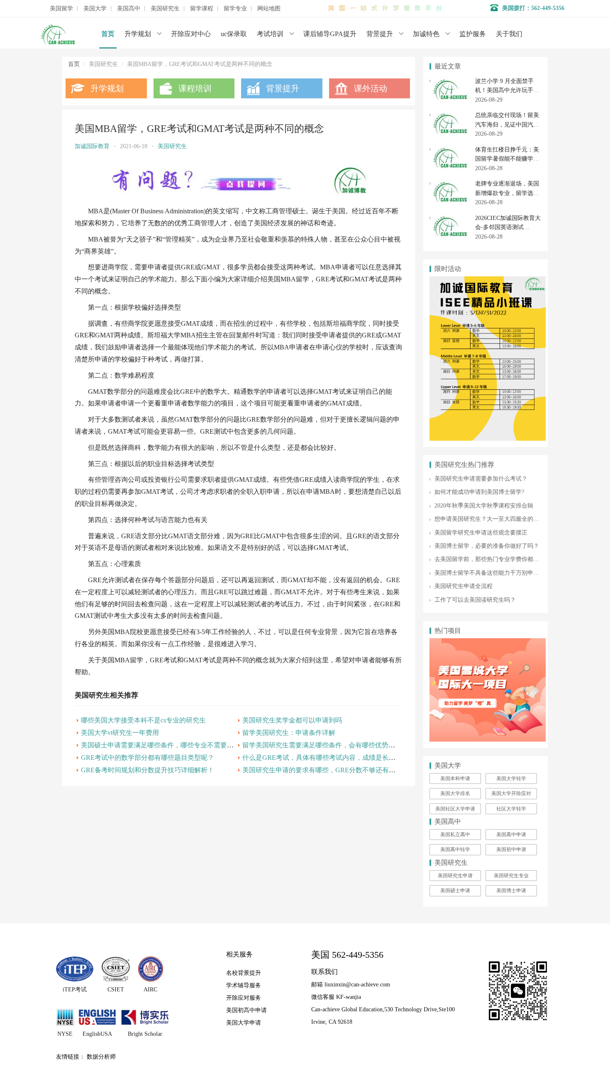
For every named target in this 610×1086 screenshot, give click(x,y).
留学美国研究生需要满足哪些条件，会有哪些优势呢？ (322, 745)
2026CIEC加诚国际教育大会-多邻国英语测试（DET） (508, 227)
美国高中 (128, 8)
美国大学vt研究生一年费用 (120, 732)
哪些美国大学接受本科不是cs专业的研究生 (143, 720)
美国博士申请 (511, 890)
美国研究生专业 (511, 876)
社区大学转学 (511, 809)
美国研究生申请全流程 (463, 586)
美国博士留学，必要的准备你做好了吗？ (486, 546)
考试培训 (270, 33)
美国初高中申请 (246, 1010)
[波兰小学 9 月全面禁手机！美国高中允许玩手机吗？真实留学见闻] (450, 81)
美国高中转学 (455, 849)
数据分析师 (101, 1057)
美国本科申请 (455, 778)
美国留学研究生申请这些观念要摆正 (480, 533)
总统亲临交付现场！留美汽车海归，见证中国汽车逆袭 (507, 124)
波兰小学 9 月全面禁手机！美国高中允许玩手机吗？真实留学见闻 (507, 90)
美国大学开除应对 (511, 793)
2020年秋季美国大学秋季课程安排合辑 (483, 506)
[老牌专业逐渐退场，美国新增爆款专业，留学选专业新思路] (450, 184)
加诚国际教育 (92, 146)
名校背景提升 (243, 973)
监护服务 (472, 33)
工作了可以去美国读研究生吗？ (475, 600)
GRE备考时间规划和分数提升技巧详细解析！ (147, 770)
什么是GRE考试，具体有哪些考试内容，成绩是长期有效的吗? (333, 757)
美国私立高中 (455, 834)
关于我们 (509, 33)
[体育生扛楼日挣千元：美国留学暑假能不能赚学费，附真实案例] (450, 149)
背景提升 (379, 33)
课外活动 (370, 88)
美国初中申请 (511, 849)
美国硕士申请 (455, 890)
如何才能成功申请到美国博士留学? (479, 492)
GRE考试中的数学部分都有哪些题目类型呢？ (147, 757)
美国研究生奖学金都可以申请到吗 (292, 720)
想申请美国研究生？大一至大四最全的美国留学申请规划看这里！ (518, 519)
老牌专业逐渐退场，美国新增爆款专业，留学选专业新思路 (507, 193)
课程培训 (195, 88)
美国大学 (95, 8)
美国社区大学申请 (455, 809)
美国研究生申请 (455, 876)
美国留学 (61, 8)
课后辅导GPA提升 (329, 33)
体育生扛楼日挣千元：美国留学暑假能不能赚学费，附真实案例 (507, 158)
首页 (108, 33)
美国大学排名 (455, 793)
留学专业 (235, 8)
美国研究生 (165, 8)
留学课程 (201, 8)
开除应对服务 (243, 998)
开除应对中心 (191, 33)
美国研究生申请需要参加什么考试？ (480, 479)
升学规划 (137, 33)
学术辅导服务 (243, 985)
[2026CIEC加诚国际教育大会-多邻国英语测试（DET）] (450, 218)
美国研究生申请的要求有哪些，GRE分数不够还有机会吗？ (328, 770)
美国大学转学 (511, 778)
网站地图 (269, 8)
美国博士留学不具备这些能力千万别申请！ (489, 573)
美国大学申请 (243, 1023)
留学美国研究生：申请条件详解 (288, 732)
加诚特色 (426, 33)
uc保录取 (234, 33)
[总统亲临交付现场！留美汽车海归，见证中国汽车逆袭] (450, 115)
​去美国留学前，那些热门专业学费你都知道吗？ (495, 559)
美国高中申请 (511, 834)
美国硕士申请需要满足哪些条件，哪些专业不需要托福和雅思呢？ (177, 745)
